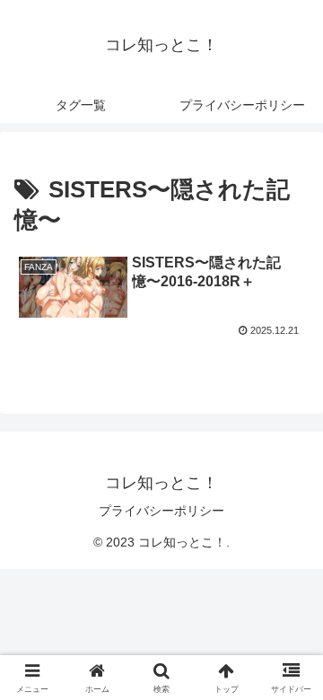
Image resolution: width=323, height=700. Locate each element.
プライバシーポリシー (161, 510)
